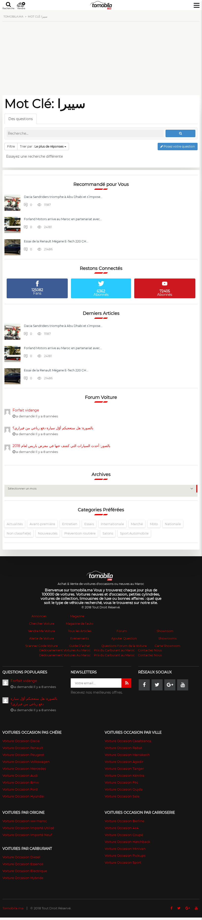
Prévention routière (80, 533)
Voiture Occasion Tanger (124, 768)
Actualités (15, 524)
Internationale (112, 524)
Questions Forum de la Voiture (124, 646)
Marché (137, 524)
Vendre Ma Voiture (41, 631)
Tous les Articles (79, 631)
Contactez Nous (150, 650)
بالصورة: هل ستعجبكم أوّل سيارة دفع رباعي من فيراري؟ (53, 428)
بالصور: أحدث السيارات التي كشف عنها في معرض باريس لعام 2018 (61, 446)
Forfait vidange (26, 410)
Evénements (79, 638)
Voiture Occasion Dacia (21, 741)
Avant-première (42, 524)
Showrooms (167, 638)
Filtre (11, 146)
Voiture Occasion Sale (122, 796)
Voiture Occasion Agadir (124, 762)
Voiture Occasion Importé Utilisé (28, 828)
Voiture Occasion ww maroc (24, 821)
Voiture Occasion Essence (22, 864)
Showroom (165, 631)
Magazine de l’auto (79, 623)
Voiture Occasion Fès (121, 782)
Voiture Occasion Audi (20, 775)
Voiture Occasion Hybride (22, 878)
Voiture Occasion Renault (22, 748)
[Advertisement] (101, 61)
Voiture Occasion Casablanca (128, 741)
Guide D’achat (79, 646)
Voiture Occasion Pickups (125, 855)
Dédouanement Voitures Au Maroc (65, 650)
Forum (122, 631)
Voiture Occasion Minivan (125, 849)
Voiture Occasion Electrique (24, 871)
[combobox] (101, 491)
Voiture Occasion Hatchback (127, 842)
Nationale (173, 524)
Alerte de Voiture (41, 638)
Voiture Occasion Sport (123, 862)
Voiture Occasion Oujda (124, 789)
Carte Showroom (167, 646)
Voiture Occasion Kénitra (124, 775)
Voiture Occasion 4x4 (122, 828)
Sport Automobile (134, 533)
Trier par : (42, 146)
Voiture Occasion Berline (124, 821)
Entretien (69, 524)
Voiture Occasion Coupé (124, 835)
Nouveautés (47, 533)
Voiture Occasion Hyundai (23, 796)
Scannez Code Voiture (41, 646)
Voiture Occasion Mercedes (24, 768)
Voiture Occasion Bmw (20, 782)
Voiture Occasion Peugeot (23, 755)
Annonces (39, 616)
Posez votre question (179, 146)
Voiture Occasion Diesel (21, 857)
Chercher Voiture (41, 623)
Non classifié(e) (19, 533)
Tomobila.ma (13, 908)
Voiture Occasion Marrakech (127, 755)
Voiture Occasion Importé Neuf (27, 835)
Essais (89, 524)
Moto (154, 524)
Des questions (20, 119)
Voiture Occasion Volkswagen (26, 762)
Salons (107, 533)
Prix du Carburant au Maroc (114, 650)
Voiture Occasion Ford (20, 789)
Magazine (77, 616)
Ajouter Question (124, 638)
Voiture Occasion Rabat (123, 748)
